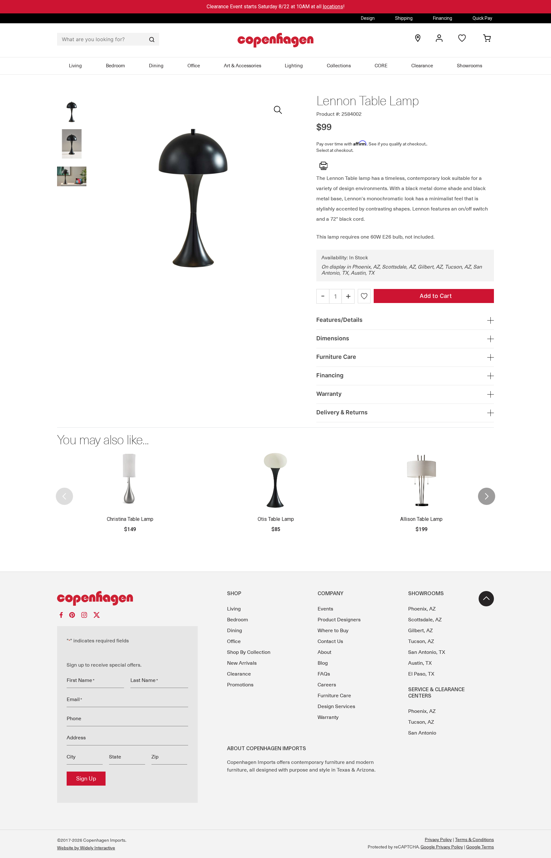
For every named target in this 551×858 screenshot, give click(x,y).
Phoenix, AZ (422, 609)
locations (333, 7)
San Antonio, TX (426, 652)
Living (75, 65)
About (324, 652)
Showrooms (469, 65)
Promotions (240, 685)
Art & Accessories (242, 65)
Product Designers (339, 620)
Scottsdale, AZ (425, 620)
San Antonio (422, 733)
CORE (381, 65)
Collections (339, 65)
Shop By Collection (248, 652)
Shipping (404, 18)
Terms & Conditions (474, 839)
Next (486, 491)
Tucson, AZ (421, 641)
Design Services (336, 706)
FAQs (324, 674)
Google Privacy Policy (442, 846)
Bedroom (115, 65)
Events (325, 609)
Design (368, 18)
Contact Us (330, 641)
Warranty (328, 717)
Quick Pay (482, 18)
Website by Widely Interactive (86, 847)
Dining (156, 65)
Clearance (422, 65)
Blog (323, 663)
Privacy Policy (438, 839)
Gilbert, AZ (420, 630)
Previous (64, 491)
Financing (442, 18)
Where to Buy (333, 630)
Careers (327, 685)
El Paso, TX (421, 674)
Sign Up (86, 778)
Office (193, 65)
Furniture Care (334, 696)
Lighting (294, 65)
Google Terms (480, 846)
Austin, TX (420, 663)
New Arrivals (242, 663)
